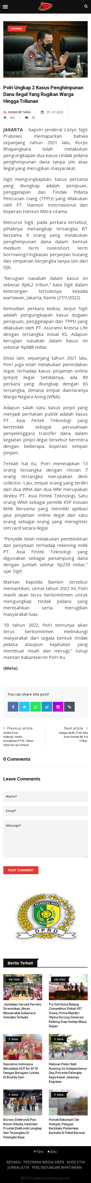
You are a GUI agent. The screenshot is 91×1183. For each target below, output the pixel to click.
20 (33, 117)
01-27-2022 (55, 112)
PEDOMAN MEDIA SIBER (43, 1162)
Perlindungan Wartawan (57, 1167)
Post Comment (21, 870)
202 (12, 117)
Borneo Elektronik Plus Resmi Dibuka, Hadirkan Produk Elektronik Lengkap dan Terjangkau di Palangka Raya (22, 1128)
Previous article (18, 736)
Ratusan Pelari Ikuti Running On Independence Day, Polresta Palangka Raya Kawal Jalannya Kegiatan (68, 1072)
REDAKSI (13, 1162)
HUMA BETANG (17, 112)
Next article (73, 734)
